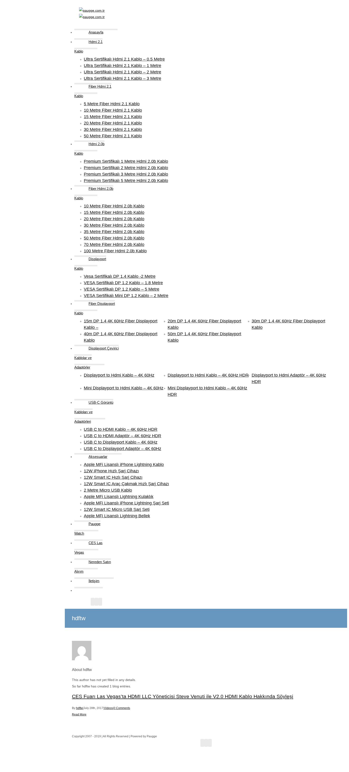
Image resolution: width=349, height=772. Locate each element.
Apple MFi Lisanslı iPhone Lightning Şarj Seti (126, 503)
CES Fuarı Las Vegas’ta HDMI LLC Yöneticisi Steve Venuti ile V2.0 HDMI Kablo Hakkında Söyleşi (182, 696)
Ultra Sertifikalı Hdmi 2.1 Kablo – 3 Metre (122, 78)
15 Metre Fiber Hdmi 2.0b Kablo (114, 212)
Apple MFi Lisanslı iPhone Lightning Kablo (124, 464)
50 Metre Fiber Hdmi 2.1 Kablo (113, 136)
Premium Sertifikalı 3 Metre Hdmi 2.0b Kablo (126, 174)
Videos (108, 708)
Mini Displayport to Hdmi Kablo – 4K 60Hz (123, 388)
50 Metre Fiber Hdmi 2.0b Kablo (114, 238)
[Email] (100, 602)
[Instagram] (96, 602)
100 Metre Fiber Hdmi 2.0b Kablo (115, 251)
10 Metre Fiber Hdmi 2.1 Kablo (113, 110)
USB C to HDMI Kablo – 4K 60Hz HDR (120, 429)
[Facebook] (92, 602)
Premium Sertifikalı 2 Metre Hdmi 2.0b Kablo (126, 167)
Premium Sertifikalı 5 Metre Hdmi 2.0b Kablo (126, 180)
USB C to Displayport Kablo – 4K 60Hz (120, 442)
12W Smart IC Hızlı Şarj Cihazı (113, 477)
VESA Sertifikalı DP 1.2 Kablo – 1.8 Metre (123, 282)
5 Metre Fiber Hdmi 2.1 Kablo (112, 103)
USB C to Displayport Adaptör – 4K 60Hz (122, 448)
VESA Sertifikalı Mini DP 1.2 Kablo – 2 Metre (126, 295)
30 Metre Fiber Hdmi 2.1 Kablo (113, 129)
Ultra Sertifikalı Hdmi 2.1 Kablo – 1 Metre (122, 65)
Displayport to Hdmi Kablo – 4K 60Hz (119, 375)
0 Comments (122, 708)
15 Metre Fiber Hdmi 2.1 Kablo (113, 116)
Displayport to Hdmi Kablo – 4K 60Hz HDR (208, 375)
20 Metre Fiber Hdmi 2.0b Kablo (114, 218)
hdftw (79, 708)
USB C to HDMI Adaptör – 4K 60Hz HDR (122, 435)
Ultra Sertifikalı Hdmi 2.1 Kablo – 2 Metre (122, 72)
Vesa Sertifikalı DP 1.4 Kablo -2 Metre (120, 276)
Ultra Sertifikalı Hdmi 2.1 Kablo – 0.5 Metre (124, 59)
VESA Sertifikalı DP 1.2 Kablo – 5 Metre (121, 289)
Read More (79, 714)
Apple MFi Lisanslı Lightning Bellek (117, 515)
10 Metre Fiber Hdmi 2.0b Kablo (114, 206)
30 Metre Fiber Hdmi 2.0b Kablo (114, 225)
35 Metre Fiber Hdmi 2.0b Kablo (114, 231)
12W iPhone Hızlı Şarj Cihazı (111, 471)
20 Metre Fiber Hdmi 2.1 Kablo (113, 123)
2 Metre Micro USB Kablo (108, 490)
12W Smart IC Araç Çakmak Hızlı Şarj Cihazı (126, 483)
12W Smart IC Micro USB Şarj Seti (117, 509)
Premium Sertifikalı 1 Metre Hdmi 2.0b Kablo (126, 161)
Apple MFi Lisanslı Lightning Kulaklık (118, 496)
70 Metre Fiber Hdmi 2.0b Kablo (114, 244)
